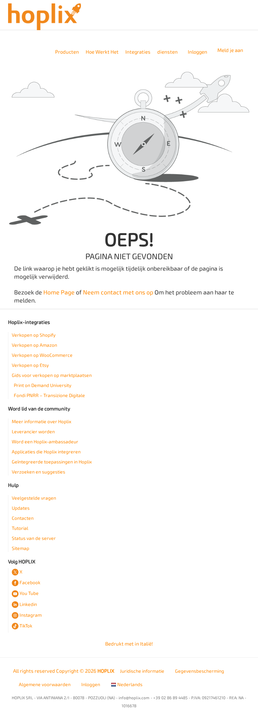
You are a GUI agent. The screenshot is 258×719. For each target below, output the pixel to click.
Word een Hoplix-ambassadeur (45, 442)
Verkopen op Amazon (34, 345)
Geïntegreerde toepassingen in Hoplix (52, 462)
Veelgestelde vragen (34, 498)
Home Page (59, 292)
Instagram (30, 615)
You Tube (29, 593)
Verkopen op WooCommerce (42, 355)
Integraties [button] (137, 52)
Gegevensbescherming (199, 671)
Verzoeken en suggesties (38, 472)
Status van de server (34, 538)
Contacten (23, 518)
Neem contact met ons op (118, 292)
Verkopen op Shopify (33, 335)
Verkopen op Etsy (30, 365)
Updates (21, 508)
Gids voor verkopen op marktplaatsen (52, 375)
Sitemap (20, 548)
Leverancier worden (33, 432)
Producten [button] (67, 52)
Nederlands (129, 684)
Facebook (29, 583)
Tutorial (20, 528)
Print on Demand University (42, 385)
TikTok (25, 626)
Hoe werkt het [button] (102, 52)
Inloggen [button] (197, 52)
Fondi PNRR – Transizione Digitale (49, 395)
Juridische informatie (142, 671)
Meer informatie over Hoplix (41, 422)
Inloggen (90, 684)
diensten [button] (167, 52)
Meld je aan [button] (230, 50)
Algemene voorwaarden (45, 684)
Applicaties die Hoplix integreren (46, 452)
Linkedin (28, 604)
